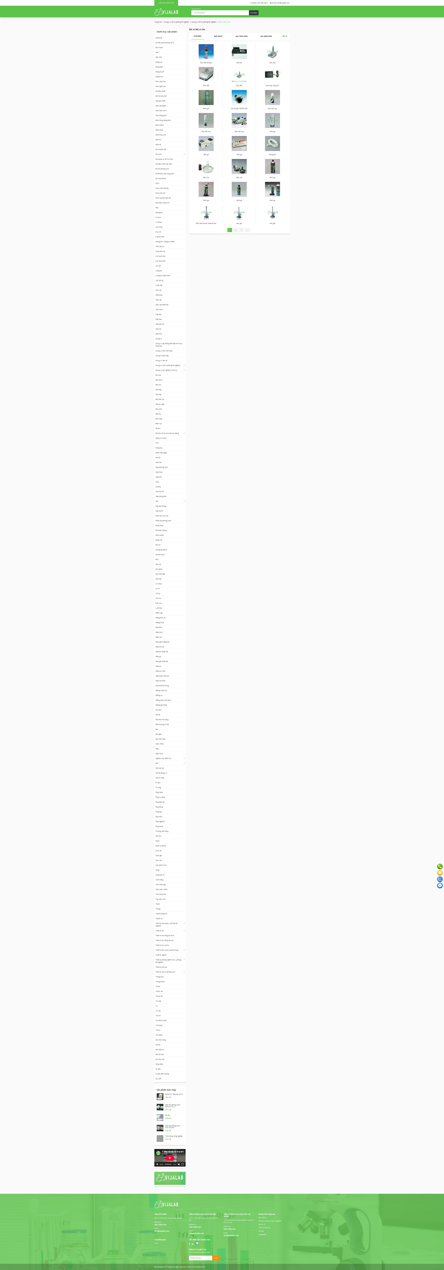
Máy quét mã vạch (162, 676)
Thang (158, 909)
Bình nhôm (160, 125)
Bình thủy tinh (161, 135)
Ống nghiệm (160, 821)
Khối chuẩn (160, 535)
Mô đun (158, 710)
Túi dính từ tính (161, 1020)
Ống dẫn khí (160, 802)
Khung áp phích (161, 550)
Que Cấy (159, 860)
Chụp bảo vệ (160, 251)
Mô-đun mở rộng (162, 719)
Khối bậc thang (161, 530)
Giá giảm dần (266, 36)
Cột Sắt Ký (159, 280)
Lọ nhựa (159, 584)
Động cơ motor (161, 438)
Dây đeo (159, 319)
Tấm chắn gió (161, 884)
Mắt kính (159, 627)
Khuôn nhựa (160, 554)
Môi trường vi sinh (162, 724)
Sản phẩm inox (161, 865)
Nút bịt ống (160, 778)
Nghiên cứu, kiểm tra (163, 758)
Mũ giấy (159, 734)
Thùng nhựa (160, 981)
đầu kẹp (159, 394)
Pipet (157, 841)
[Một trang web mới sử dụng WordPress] (166, 15)
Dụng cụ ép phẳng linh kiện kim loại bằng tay (169, 344)
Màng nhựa (160, 622)
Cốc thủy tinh (160, 261)
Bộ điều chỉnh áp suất (164, 164)
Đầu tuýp (159, 419)
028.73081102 (160, 1224)
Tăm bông (159, 880)
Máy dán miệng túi (162, 642)
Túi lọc (158, 1030)
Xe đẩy (158, 1069)
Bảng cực (159, 62)
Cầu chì (158, 232)
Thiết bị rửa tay (161, 967)
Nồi (157, 763)
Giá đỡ (158, 457)
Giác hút (159, 462)
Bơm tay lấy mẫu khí (163, 198)
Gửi (216, 1258)
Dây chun (159, 309)
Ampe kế (159, 38)
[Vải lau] (160, 1120)
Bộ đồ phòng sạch (162, 169)
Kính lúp (158, 579)
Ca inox (158, 217)
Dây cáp (159, 300)
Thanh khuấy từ (161, 914)
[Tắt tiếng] (179, 1164)
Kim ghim (159, 569)
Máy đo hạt (160, 647)
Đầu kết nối (160, 399)
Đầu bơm (159, 380)
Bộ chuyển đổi (161, 149)
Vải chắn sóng (161, 1040)
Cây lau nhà (160, 237)
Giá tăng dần (242, 36)
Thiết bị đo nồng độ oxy (164, 940)
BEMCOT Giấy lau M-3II (174, 1094)
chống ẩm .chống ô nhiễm (165, 241)
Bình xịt (158, 144)
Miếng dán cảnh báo (163, 700)
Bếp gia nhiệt (160, 101)
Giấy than (159, 472)
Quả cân (159, 850)
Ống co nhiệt (160, 797)
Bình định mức (161, 110)
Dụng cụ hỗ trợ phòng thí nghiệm (203, 22)
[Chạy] (157, 1164)
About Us (261, 1224)
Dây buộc (159, 295)
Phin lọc (158, 836)
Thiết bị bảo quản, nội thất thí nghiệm (167, 924)
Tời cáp (158, 1001)
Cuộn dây (159, 285)
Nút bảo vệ (160, 768)
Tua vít (158, 1015)
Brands (261, 1231)
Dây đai (158, 314)
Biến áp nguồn (161, 106)
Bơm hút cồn (160, 193)
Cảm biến (159, 227)
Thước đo (159, 991)
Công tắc (159, 271)
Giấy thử (159, 477)
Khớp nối (159, 540)
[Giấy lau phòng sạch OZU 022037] (160, 1131)
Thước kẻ (159, 996)
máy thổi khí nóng (162, 685)
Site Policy (262, 1218)
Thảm (158, 904)
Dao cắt (159, 290)
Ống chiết (159, 792)
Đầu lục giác (160, 404)
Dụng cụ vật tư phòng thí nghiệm (176, 22)
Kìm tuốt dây (160, 574)
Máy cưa (159, 637)
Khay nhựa (159, 525)
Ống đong (159, 807)
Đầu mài (159, 409)
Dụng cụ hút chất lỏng (164, 351)
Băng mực (159, 76)
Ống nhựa (159, 826)
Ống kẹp (159, 812)
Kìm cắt (158, 564)
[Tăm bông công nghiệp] (160, 1141)
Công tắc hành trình (163, 275)
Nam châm (160, 744)
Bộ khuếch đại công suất (165, 173)
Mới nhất (218, 36)
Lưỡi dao (159, 608)
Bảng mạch (160, 72)
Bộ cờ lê (159, 154)
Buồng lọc (159, 212)
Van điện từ (160, 1049)
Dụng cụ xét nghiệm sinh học (166, 370)
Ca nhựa (159, 222)
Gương (158, 486)
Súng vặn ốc (160, 875)
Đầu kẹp (159, 389)
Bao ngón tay (161, 86)
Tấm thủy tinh (161, 894)
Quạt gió (159, 855)
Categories (262, 1234)
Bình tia (158, 140)
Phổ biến (197, 36)
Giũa (157, 482)
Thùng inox (160, 977)
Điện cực (159, 423)
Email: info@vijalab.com (280, 3)
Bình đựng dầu (161, 115)
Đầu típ (158, 414)
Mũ (157, 729)
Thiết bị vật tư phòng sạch (165, 972)
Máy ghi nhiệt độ (162, 661)
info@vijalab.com (161, 1231)
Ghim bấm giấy (161, 453)
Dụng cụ (159, 338)
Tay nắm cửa (160, 899)
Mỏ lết (158, 715)
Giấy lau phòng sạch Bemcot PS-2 (172, 1106)
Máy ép (158, 656)
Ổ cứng (158, 787)
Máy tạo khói (160, 681)
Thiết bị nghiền (161, 955)
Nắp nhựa (159, 753)
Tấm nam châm (161, 889)
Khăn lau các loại (162, 516)
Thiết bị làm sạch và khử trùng (167, 950)
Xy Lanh (158, 1079)
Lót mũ (158, 598)
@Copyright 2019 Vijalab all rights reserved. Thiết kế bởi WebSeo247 (179, 1267)
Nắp (157, 749)
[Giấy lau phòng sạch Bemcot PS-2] (160, 1110)
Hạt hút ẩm (160, 491)
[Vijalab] (166, 1207)
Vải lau (158, 1045)
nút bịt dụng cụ (161, 773)
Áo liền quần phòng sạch (165, 42)
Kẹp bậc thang (161, 506)
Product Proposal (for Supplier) (270, 1221)
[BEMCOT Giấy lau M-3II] (160, 1099)
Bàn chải (159, 57)
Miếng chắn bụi (161, 690)
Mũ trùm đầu (160, 739)
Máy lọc (158, 666)
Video (156, 1243)
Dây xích (159, 334)
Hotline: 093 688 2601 (259, 3)
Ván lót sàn (160, 1054)
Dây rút (158, 329)
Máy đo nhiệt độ (162, 651)
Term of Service (264, 1228)
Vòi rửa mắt (160, 1059)
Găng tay (159, 448)
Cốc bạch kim (160, 256)
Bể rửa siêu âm (161, 96)
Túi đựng (159, 1025)
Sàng (157, 870)
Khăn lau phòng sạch (163, 520)
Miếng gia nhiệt (161, 705)
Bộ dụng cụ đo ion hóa (164, 159)
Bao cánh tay (160, 81)
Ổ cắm (158, 783)
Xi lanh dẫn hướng (162, 1074)
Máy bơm (159, 632)
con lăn (158, 266)
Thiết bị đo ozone (162, 945)
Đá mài (158, 375)
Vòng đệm (159, 1064)
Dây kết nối (160, 324)
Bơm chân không (162, 188)
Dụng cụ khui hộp (162, 355)
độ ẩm (158, 428)
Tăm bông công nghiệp (173, 1136)
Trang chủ (158, 22)
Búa (157, 207)
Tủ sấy (158, 1011)
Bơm (157, 183)
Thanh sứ (159, 918)
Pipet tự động (161, 846)
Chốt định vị (160, 246)
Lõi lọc (158, 593)
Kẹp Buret (159, 511)
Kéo (157, 501)
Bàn (157, 52)
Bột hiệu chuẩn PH (162, 203)
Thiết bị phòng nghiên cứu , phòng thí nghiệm (168, 961)
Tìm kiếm (253, 13)
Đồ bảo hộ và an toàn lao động (167, 433)
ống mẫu (159, 816)
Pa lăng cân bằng (162, 831)
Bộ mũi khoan (161, 178)
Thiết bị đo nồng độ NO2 (165, 935)
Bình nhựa (159, 130)
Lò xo (158, 588)
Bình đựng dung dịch (163, 120)
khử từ (158, 545)
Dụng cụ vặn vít (161, 360)
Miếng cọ (159, 695)
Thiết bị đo (160, 931)
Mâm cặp (159, 613)
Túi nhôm (159, 1035)
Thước (158, 986)
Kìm (157, 559)
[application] (170, 1158)
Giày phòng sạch (162, 467)
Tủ (157, 1006)
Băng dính (159, 67)
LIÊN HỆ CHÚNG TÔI (166, 3)
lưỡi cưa (159, 603)
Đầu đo (158, 385)
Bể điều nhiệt (160, 91)
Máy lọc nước (161, 671)
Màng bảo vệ (160, 618)
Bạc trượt (159, 47)
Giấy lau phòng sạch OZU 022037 (172, 1127)
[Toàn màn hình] (182, 1164)
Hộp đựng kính (161, 496)
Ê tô (157, 443)
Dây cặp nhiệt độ (162, 305)
